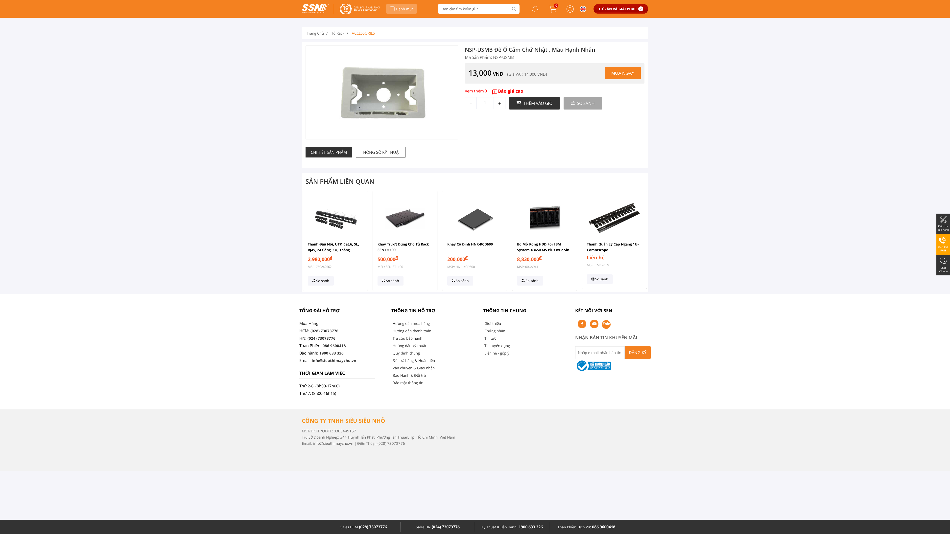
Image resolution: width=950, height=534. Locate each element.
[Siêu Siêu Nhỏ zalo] (606, 324)
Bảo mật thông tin (408, 382)
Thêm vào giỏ (537, 103)
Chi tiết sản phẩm (329, 152)
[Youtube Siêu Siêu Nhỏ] (594, 324)
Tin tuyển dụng (497, 345)
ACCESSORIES (363, 33)
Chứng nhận (494, 330)
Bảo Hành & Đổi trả (409, 375)
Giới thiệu (492, 323)
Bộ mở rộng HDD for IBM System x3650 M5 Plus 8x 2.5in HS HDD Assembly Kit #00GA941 (544, 250)
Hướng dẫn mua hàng (411, 323)
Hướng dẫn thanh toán (412, 330)
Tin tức (490, 338)
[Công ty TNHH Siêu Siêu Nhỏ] (315, 12)
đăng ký (638, 352)
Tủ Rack (337, 33)
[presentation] (309, 240)
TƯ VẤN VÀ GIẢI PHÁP (617, 8)
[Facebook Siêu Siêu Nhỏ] (582, 324)
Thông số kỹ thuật (380, 152)
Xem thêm (475, 91)
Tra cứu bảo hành (407, 338)
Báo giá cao (510, 91)
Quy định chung (406, 353)
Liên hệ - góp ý (496, 353)
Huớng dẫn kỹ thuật (409, 345)
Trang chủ (315, 33)
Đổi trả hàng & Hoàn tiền (414, 360)
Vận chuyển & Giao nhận (414, 367)
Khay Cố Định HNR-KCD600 (470, 244)
